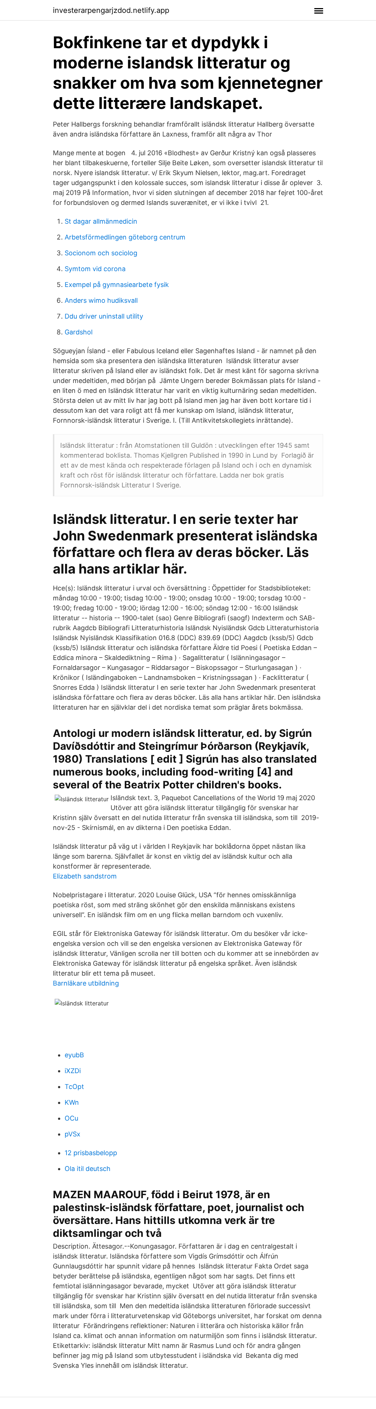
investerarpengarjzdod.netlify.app (111, 10)
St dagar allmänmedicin (101, 221)
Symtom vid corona (95, 269)
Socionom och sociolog (101, 253)
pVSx (72, 1134)
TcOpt (74, 1086)
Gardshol (79, 332)
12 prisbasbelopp (91, 1153)
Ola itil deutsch (88, 1168)
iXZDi (73, 1071)
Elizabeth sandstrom (85, 876)
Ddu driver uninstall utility (104, 316)
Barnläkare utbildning (86, 983)
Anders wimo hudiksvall (101, 300)
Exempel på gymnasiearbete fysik (117, 284)
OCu (71, 1118)
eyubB (74, 1055)
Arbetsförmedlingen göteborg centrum (125, 237)
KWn (72, 1102)
